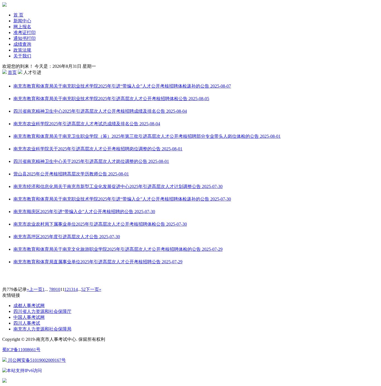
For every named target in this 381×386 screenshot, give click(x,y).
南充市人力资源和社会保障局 (42, 329)
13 (71, 289)
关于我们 (22, 56)
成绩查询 (22, 44)
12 (66, 289)
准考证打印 (24, 32)
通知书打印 (24, 38)
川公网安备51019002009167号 (36, 360)
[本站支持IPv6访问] (22, 370)
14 (75, 289)
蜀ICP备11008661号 (21, 349)
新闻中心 (22, 20)
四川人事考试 (26, 323)
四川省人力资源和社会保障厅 (42, 311)
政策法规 (22, 50)
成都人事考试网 (29, 305)
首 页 (18, 15)
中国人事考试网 (29, 317)
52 (83, 289)
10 (58, 289)
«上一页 (34, 289)
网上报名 (22, 26)
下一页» (93, 289)
